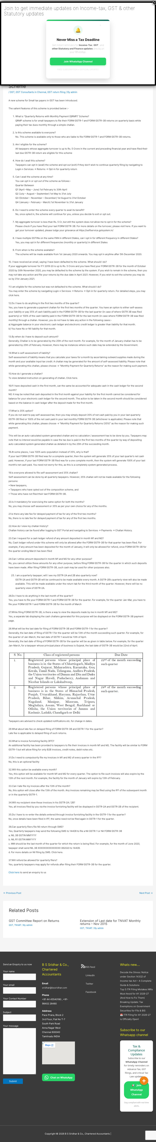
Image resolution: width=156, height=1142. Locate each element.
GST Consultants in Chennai (31, 92)
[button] (144, 1080)
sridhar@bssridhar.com (54, 987)
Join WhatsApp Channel (136, 1090)
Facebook (91, 992)
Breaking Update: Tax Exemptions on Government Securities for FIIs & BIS (135, 1006)
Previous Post (12, 893)
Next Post (146, 893)
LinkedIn (90, 975)
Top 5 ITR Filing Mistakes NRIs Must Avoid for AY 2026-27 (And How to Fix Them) (136, 993)
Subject (7, 1012)
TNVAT (17, 925)
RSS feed (90, 966)
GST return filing (56, 92)
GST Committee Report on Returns (34, 921)
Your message (10, 1025)
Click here (14, 872)
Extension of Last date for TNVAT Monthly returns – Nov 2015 (110, 922)
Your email (8, 984)
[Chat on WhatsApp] (58, 1077)
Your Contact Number (14, 998)
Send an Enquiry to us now (17, 964)
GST (12, 92)
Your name (9, 971)
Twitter (89, 983)
